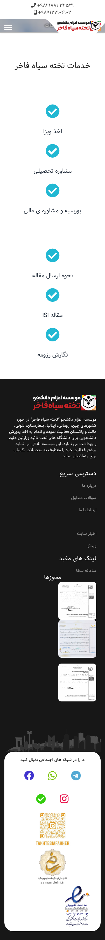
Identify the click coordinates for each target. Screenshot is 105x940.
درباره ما (89, 485)
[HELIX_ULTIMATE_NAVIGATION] (8, 27)
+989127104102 (54, 13)
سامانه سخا (86, 570)
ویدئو (92, 545)
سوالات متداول (83, 497)
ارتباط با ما (87, 510)
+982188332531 (55, 6)
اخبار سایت (86, 533)
